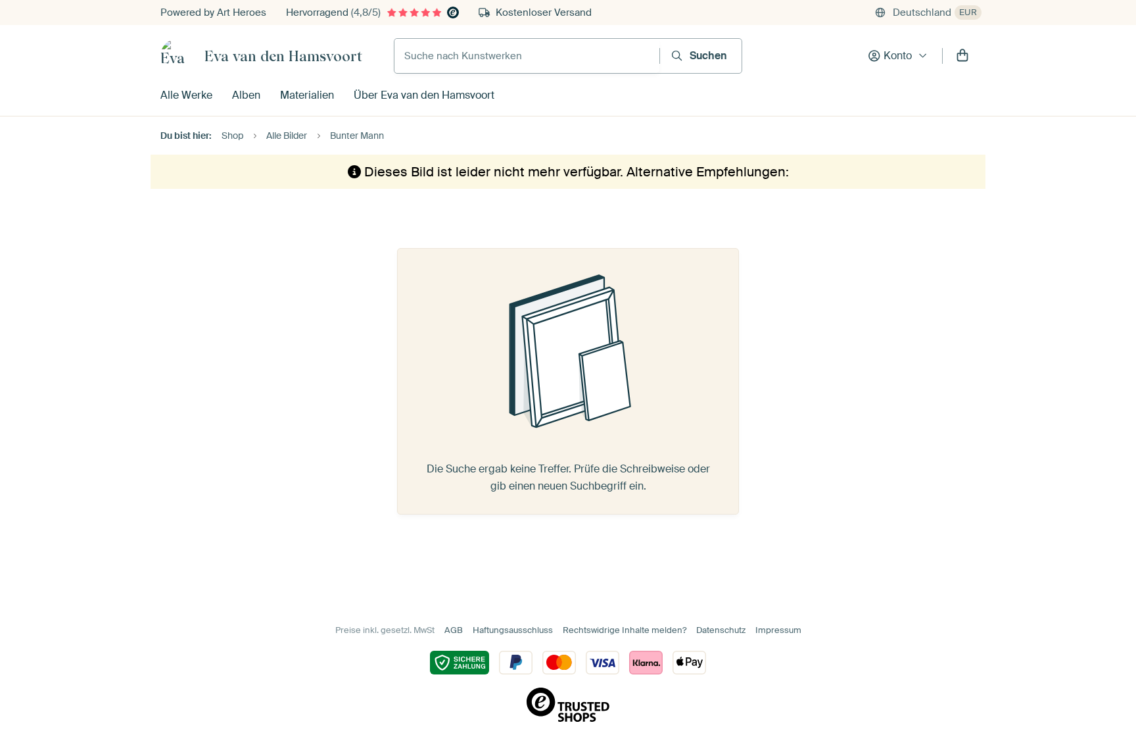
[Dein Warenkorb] (962, 56)
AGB (453, 630)
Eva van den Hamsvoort (283, 55)
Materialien (307, 95)
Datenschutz (721, 630)
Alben (246, 95)
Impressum (778, 630)
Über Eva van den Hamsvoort (424, 95)
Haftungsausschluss (513, 630)
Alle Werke (186, 95)
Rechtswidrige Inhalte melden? (624, 630)
